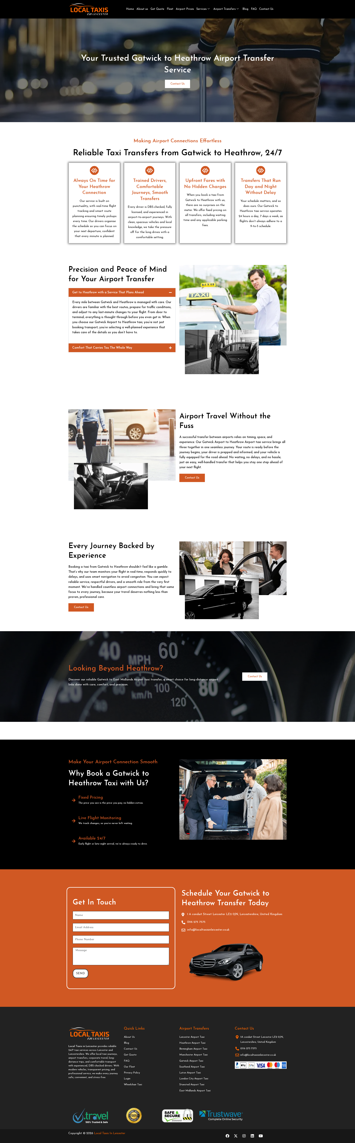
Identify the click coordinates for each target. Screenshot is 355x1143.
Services (201, 9)
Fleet (170, 9)
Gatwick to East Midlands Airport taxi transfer (129, 679)
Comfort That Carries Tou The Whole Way (102, 347)
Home (130, 9)
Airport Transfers (224, 9)
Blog (245, 9)
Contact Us (266, 9)
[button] (122, 292)
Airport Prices (185, 9)
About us (142, 9)
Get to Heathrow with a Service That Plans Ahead (108, 292)
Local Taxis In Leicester (109, 1133)
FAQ (254, 9)
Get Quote (157, 9)
